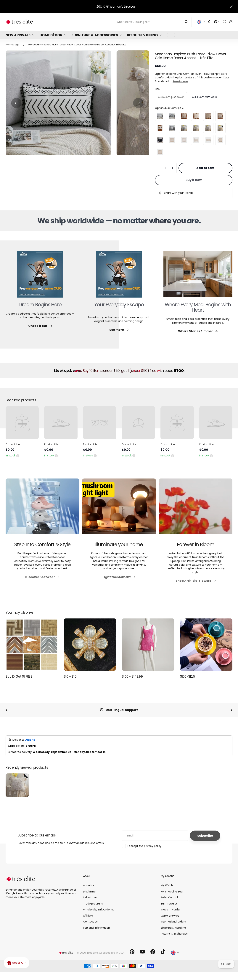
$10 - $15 (70, 676)
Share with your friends (178, 193)
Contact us (90, 921)
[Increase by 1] (172, 168)
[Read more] (217, 22)
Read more (180, 81)
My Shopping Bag (172, 891)
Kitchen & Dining (142, 35)
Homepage (13, 44)
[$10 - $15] (90, 644)
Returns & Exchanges (174, 933)
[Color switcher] (209, 22)
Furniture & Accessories (95, 35)
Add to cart (205, 168)
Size (157, 89)
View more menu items (171, 35)
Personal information (96, 928)
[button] (16, 103)
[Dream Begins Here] (40, 276)
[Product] (22, 422)
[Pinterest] (132, 951)
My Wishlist (168, 885)
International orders (173, 921)
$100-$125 (187, 676)
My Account (168, 876)
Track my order (170, 909)
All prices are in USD (111, 953)
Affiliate (88, 915)
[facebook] (152, 951)
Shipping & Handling (173, 928)
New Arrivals (18, 35)
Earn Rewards (169, 903)
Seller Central (169, 897)
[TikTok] (163, 951)
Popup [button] (17, 455)
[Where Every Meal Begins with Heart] (197, 276)
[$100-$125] (206, 644)
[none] (6, 710)
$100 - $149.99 (132, 676)
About (86, 876)
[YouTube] (142, 951)
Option (169, 108)
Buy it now (194, 180)
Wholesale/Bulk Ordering (98, 909)
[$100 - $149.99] (148, 644)
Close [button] (231, 6)
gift (126, 6)
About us (88, 885)
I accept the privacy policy (144, 846)
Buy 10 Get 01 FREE (19, 676)
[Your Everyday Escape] (119, 276)
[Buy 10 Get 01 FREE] (32, 644)
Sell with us (90, 897)
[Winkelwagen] (230, 22)
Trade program (92, 903)
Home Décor (51, 35)
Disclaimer (90, 891)
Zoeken (186, 22)
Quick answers (170, 915)
